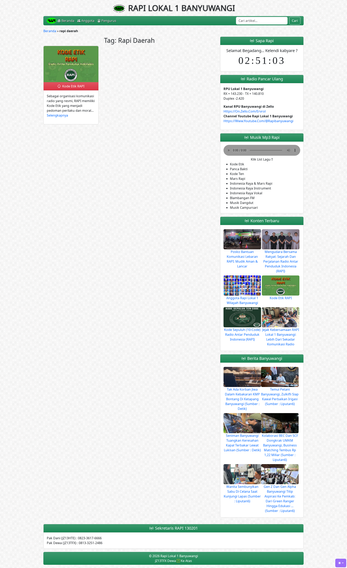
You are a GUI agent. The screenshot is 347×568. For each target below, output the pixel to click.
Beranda (67, 20)
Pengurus (108, 20)
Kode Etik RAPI (73, 86)
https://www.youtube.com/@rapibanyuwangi (258, 121)
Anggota (87, 20)
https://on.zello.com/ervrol (245, 111)
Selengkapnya (57, 115)
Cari (295, 20)
